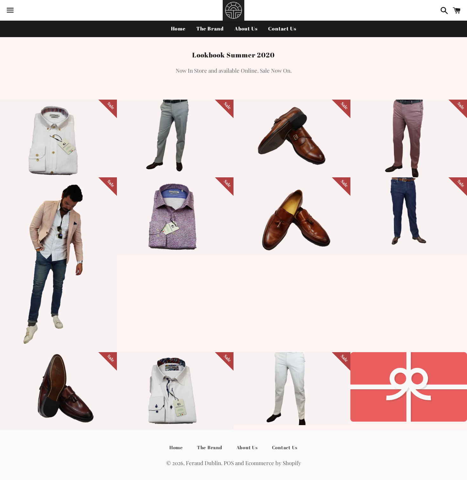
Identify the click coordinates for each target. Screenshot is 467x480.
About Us (245, 28)
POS (229, 462)
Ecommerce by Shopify (273, 462)
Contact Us (282, 28)
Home (178, 28)
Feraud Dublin (203, 462)
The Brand (210, 28)
